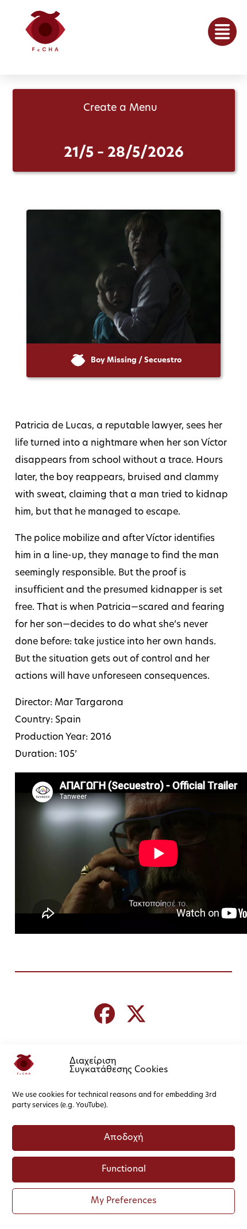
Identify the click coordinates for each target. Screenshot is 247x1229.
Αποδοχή (123, 1138)
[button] (222, 31)
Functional (124, 1169)
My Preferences (123, 1201)
